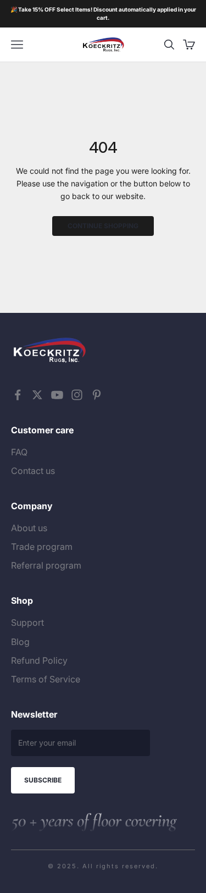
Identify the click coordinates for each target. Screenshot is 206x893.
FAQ (19, 451)
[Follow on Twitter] (37, 394)
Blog (20, 641)
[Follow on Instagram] (76, 394)
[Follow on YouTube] (57, 394)
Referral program (46, 565)
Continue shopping (103, 226)
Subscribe (43, 780)
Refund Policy (39, 660)
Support (27, 622)
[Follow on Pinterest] (96, 394)
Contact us (33, 470)
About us (29, 527)
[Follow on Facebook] (17, 394)
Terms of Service (45, 679)
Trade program (42, 546)
